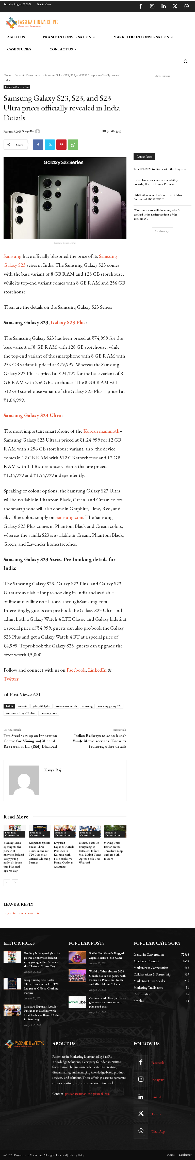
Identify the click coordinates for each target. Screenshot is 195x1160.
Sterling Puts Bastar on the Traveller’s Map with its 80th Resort (113, 850)
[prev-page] (7, 882)
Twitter (11, 678)
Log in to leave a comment (22, 913)
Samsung (13, 256)
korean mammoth (66, 706)
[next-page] (15, 882)
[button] (185, 61)
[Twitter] (175, 7)
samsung (87, 706)
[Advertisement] (118, 22)
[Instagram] (152, 7)
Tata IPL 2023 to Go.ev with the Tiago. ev (160, 169)
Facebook (76, 670)
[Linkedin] (163, 7)
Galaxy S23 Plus (68, 322)
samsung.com (48, 713)
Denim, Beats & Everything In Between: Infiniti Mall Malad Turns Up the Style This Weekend (90, 853)
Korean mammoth (101, 431)
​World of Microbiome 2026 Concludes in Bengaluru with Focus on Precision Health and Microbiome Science (107, 977)
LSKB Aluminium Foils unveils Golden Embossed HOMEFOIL (158, 197)
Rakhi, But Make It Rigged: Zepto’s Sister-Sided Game (107, 955)
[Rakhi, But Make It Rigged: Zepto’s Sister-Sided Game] (77, 957)
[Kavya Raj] (38, 131)
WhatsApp (158, 1131)
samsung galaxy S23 (109, 706)
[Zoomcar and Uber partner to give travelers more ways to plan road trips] (77, 1002)
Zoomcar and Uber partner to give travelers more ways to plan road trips (107, 1002)
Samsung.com (69, 517)
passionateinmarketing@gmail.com (87, 1094)
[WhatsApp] (186, 7)
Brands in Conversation (27, 75)
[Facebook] (141, 7)
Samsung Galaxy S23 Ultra (32, 415)
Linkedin (157, 1097)
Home (7, 75)
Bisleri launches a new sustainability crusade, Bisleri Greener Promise (156, 182)
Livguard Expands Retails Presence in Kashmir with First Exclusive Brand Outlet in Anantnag (64, 855)
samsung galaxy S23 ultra (20, 713)
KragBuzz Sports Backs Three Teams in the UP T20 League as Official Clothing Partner (39, 853)
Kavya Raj (28, 131)
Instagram (157, 1080)
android (22, 706)
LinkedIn (97, 670)
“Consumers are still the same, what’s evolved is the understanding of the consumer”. (157, 214)
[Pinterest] (61, 144)
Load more (161, 231)
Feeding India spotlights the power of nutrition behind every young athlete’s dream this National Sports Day (14, 856)
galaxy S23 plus (41, 706)
